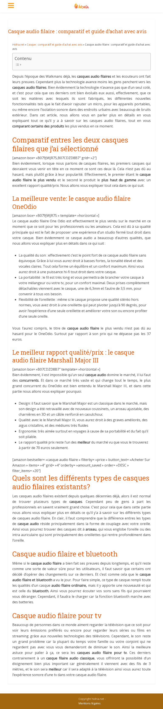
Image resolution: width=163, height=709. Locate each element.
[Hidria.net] (81, 5)
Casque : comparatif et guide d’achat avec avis (54, 44)
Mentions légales (90, 703)
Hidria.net (18, 44)
